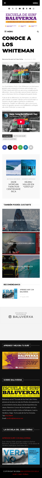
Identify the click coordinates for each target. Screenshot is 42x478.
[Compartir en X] (10, 147)
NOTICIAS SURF (20, 136)
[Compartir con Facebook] (4, 147)
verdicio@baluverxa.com (14, 418)
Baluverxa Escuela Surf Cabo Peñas (12, 59)
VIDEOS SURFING (9, 139)
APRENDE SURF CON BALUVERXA (16, 438)
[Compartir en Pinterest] (15, 147)
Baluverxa (23, 316)
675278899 (9, 415)
